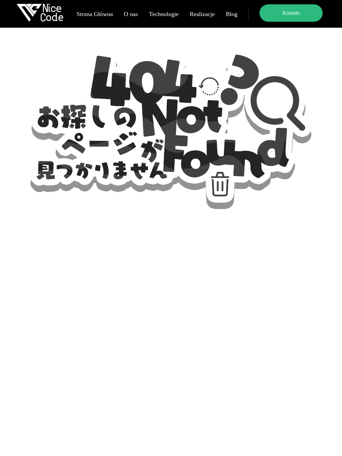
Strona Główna (94, 14)
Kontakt (291, 13)
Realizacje (202, 14)
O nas (131, 14)
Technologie (164, 14)
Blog (231, 14)
